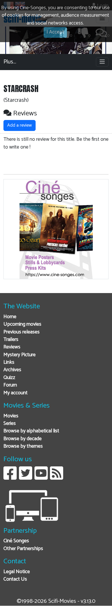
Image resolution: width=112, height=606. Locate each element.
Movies (10, 416)
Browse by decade (22, 439)
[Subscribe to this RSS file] (56, 477)
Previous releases (21, 332)
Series (9, 423)
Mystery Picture (19, 355)
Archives (12, 370)
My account (15, 393)
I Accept (55, 32)
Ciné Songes (16, 541)
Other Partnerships (23, 549)
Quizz (9, 378)
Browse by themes (23, 446)
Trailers (10, 339)
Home (9, 317)
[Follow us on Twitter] (25, 477)
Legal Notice (16, 572)
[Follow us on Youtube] (41, 477)
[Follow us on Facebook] (10, 477)
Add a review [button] (19, 125)
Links (8, 362)
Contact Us (15, 579)
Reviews (11, 347)
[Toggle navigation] (102, 62)
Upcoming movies (22, 324)
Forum (10, 385)
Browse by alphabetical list (31, 431)
